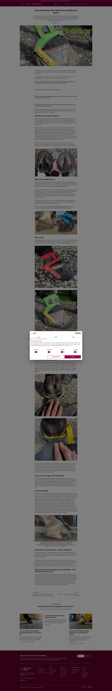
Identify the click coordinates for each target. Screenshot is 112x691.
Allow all (72, 356)
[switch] (49, 352)
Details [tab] (56, 337)
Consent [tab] (38, 337)
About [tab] (73, 337)
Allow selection (56, 356)
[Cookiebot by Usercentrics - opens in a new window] (76, 333)
